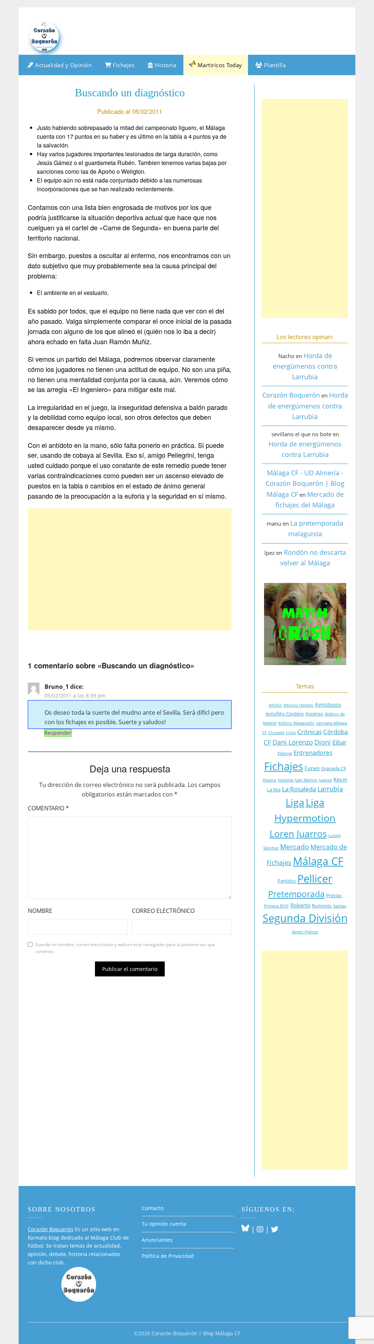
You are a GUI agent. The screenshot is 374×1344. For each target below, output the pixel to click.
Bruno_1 (57, 687)
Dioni (322, 742)
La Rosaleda (299, 789)
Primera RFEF (276, 906)
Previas (334, 895)
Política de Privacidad (168, 1255)
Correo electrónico (163, 911)
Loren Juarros (298, 833)
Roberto (300, 905)
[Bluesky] (245, 1229)
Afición (275, 705)
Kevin (340, 779)
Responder (58, 732)
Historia (164, 65)
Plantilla (274, 65)
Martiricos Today (219, 65)
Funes (312, 768)
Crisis (291, 732)
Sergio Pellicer (305, 931)
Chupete (276, 732)
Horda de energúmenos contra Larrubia (305, 366)
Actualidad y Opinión (63, 65)
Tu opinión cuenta (164, 1223)
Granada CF (333, 768)
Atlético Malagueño (296, 723)
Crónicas (309, 731)
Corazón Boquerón (291, 395)
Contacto (152, 1208)
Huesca (269, 780)
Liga (295, 802)
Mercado (294, 847)
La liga (273, 789)
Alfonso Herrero (298, 705)
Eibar (339, 742)
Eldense (285, 753)
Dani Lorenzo (292, 742)
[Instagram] (260, 1229)
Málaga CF (318, 861)
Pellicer (314, 878)
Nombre (40, 911)
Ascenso (314, 713)
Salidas (339, 906)
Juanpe (325, 780)
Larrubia (330, 788)
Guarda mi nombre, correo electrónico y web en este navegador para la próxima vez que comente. (125, 948)
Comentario (48, 808)
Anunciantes (157, 1239)
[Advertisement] (130, 569)
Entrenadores (313, 752)
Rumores (322, 905)
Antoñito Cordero (285, 713)
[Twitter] (274, 1229)
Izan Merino (306, 780)
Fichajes (123, 65)
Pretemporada (296, 894)
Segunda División (305, 918)
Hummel (286, 780)
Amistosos (328, 704)
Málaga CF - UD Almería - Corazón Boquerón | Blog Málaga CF (305, 483)
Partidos (287, 881)
